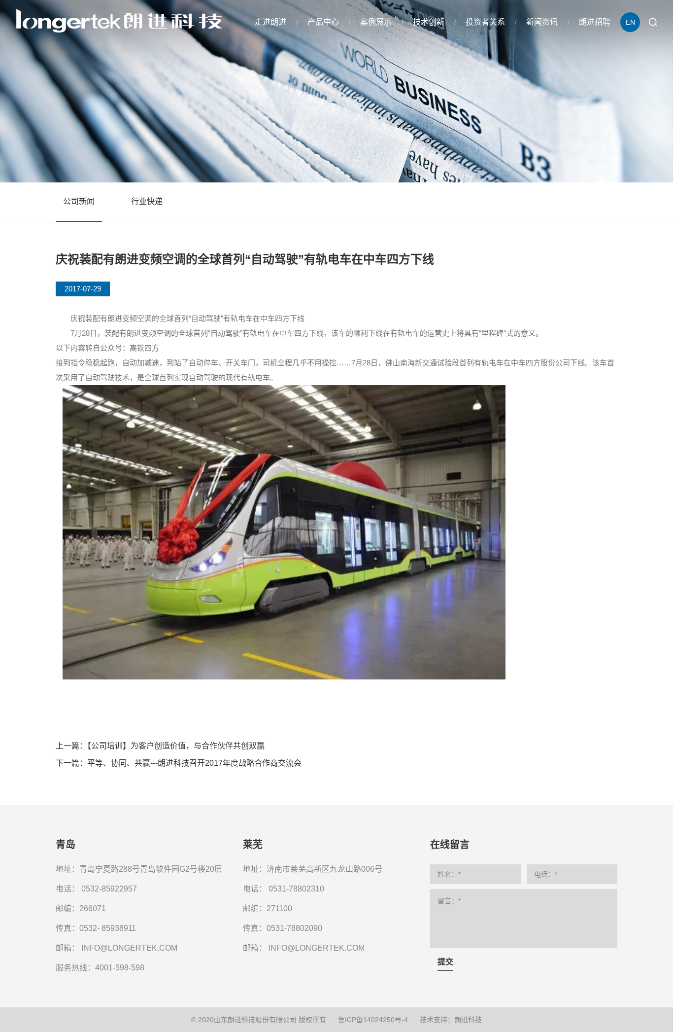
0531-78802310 (296, 889)
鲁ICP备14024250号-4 (373, 1020)
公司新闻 (79, 201)
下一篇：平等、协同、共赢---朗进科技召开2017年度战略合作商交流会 (179, 763)
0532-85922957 (109, 889)
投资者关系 (485, 22)
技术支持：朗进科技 (451, 1020)
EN (630, 22)
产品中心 (323, 22)
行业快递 (147, 201)
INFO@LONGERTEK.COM (129, 948)
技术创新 (428, 22)
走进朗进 (270, 22)
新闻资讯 (542, 22)
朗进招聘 (594, 22)
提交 (445, 962)
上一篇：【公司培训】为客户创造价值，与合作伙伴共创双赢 (160, 746)
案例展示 (376, 22)
